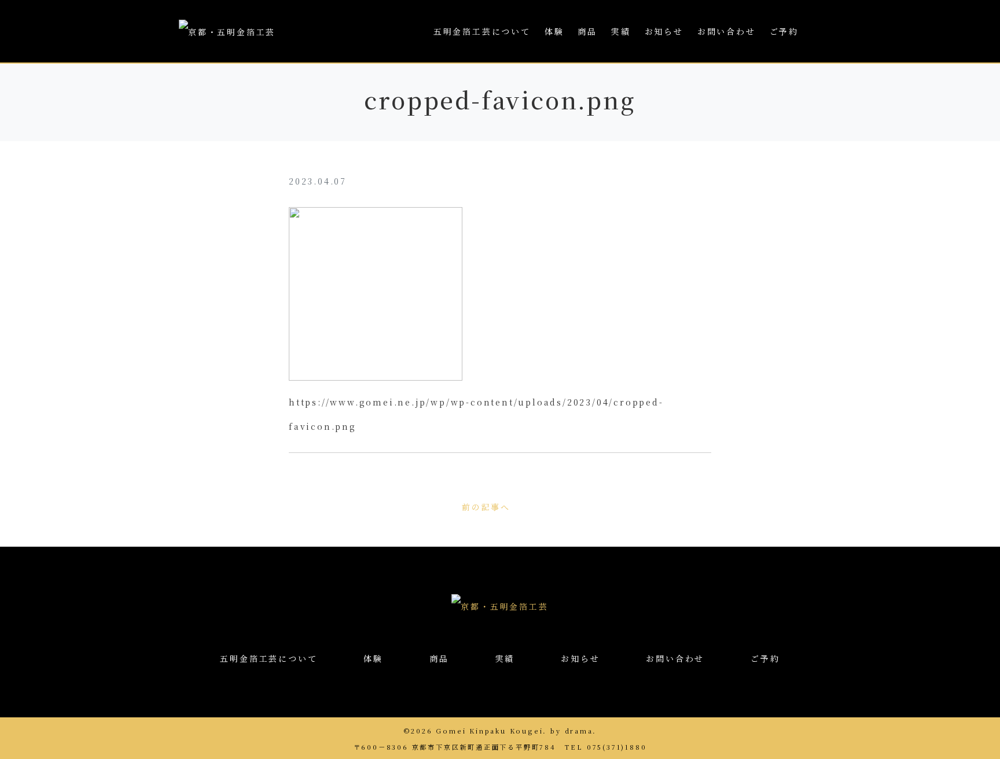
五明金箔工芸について (482, 31)
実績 (621, 31)
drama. (581, 730)
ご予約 (784, 31)
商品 (587, 31)
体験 (554, 31)
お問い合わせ (726, 31)
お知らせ (664, 31)
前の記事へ (486, 507)
